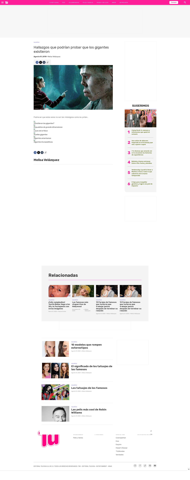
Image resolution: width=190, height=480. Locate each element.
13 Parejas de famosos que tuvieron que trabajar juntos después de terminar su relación (107, 306)
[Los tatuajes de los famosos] (55, 392)
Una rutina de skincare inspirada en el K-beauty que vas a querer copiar (142, 142)
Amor (114, 2)
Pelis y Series (88, 2)
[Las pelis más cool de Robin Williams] (55, 414)
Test (63, 2)
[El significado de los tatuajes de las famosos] (55, 370)
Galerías (36, 42)
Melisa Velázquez (54, 57)
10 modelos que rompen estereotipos (86, 346)
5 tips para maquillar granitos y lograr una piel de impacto (142, 184)
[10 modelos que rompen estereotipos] (55, 349)
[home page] (6, 2)
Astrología (124, 2)
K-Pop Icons (54, 2)
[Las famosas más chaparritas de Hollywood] (83, 291)
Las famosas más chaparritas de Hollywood (80, 304)
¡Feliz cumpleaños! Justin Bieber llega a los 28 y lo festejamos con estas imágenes (59, 305)
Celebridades (74, 2)
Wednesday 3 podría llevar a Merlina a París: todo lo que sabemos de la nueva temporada (142, 172)
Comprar (174, 2)
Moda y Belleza (102, 2)
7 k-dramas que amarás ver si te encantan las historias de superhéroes (142, 153)
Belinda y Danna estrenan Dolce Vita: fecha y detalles (142, 162)
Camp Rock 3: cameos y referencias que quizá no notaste (141, 132)
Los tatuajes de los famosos (89, 388)
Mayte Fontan (62, 311)
